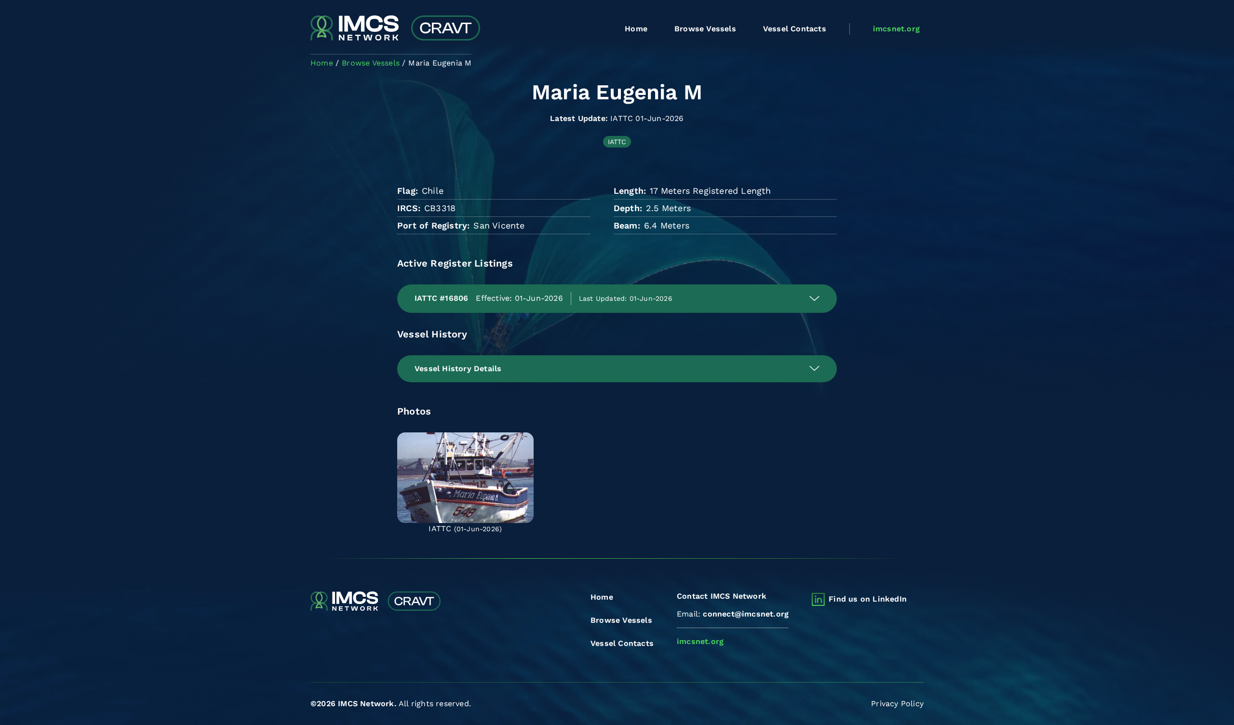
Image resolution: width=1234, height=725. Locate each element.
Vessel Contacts (794, 28)
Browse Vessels (705, 28)
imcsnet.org (896, 28)
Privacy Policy (897, 703)
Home (636, 28)
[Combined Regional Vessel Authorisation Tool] (395, 28)
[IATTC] (465, 477)
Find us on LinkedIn (868, 599)
